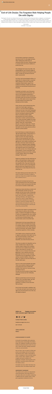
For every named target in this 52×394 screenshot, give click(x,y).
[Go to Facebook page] (17, 317)
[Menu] (49, 5)
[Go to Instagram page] (19, 317)
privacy (17, 331)
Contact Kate (26, 388)
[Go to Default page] (22, 317)
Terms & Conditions (20, 329)
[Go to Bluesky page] (24, 317)
